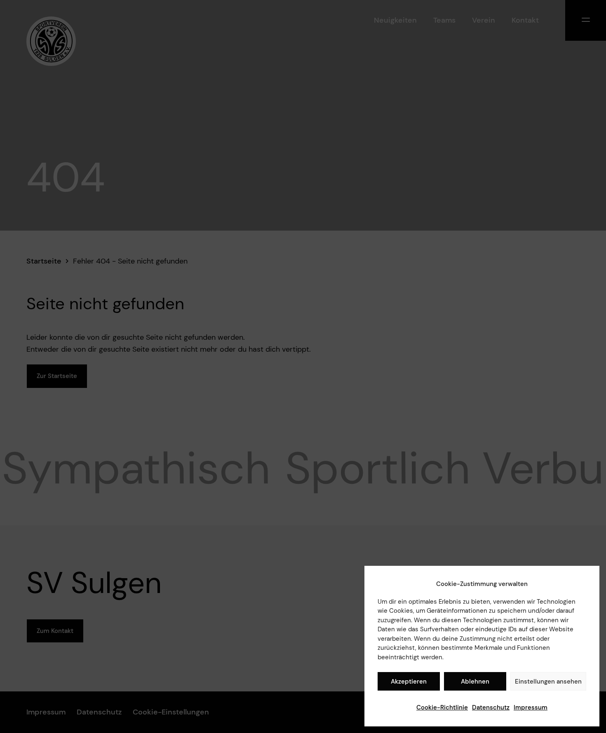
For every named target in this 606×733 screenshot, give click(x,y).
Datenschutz (491, 707)
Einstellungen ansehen (548, 681)
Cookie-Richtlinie (442, 707)
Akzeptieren (409, 681)
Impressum (530, 707)
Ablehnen (475, 681)
